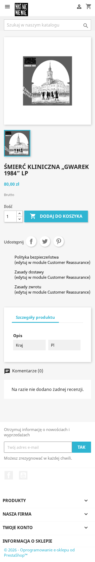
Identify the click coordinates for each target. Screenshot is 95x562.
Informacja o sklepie (27, 541)
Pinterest (58, 241)
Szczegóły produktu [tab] (35, 317)
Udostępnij (31, 241)
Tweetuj (45, 241)
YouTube (23, 475)
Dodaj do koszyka (56, 216)
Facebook (8, 475)
